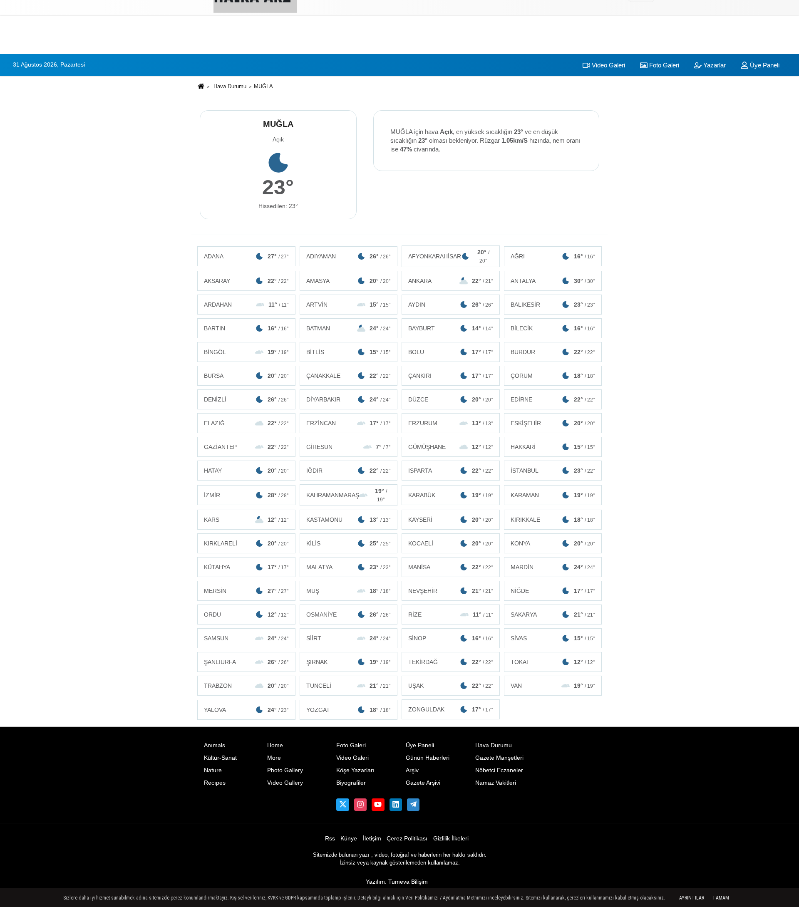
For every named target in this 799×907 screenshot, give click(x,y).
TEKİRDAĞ (450, 662)
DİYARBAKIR (348, 399)
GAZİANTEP (246, 447)
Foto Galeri (663, 65)
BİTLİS (348, 352)
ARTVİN (348, 304)
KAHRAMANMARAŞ (346, 495)
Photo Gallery (285, 770)
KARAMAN (553, 495)
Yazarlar (714, 65)
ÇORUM (553, 375)
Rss (330, 838)
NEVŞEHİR (450, 590)
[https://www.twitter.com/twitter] (342, 804)
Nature (213, 770)
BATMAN (348, 328)
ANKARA (450, 281)
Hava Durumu (229, 86)
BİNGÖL (246, 352)
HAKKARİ (553, 447)
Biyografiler (351, 783)
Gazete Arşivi (423, 783)
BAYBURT (450, 328)
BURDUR (553, 352)
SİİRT (348, 638)
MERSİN (246, 590)
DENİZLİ (246, 399)
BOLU (450, 352)
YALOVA (246, 709)
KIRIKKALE (553, 519)
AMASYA (348, 281)
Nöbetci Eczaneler (499, 770)
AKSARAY (246, 281)
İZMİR (246, 495)
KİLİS (348, 543)
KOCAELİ (450, 543)
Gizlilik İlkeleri (451, 838)
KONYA (553, 543)
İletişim (372, 838)
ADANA (246, 256)
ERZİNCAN (348, 423)
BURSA (246, 375)
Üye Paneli (763, 65)
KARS (246, 519)
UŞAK (450, 685)
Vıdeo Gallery (285, 783)
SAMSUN (246, 638)
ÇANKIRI (450, 375)
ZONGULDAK (450, 709)
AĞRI (553, 256)
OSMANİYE (348, 614)
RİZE (450, 614)
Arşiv (412, 770)
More (274, 758)
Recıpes (215, 783)
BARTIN (246, 328)
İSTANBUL (553, 470)
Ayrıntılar (691, 898)
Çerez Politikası (407, 838)
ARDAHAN (246, 304)
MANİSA (450, 567)
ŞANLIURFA (246, 662)
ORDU (246, 614)
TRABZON (246, 685)
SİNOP (450, 638)
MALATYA (348, 567)
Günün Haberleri (427, 758)
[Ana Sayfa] (201, 87)
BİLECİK (553, 328)
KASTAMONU (348, 519)
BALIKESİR (553, 304)
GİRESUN (348, 447)
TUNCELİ (348, 685)
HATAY (246, 470)
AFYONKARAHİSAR (448, 256)
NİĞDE (553, 590)
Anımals (214, 745)
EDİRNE (553, 399)
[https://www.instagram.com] (360, 804)
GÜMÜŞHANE (450, 447)
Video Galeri (607, 65)
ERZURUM (450, 423)
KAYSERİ (450, 519)
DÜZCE (450, 399)
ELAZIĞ (246, 423)
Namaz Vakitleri (495, 783)
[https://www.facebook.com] (378, 804)
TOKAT (553, 662)
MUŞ (348, 590)
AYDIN (450, 304)
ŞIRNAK (348, 662)
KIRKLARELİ (246, 543)
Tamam (720, 898)
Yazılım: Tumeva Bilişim (397, 882)
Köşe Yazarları (355, 770)
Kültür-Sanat (220, 758)
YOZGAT (348, 709)
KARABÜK (450, 495)
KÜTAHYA (246, 567)
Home (275, 745)
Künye (348, 838)
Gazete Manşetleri (499, 758)
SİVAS (553, 638)
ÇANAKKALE (348, 375)
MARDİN (553, 567)
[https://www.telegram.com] (413, 804)
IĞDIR (348, 470)
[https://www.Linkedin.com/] (396, 804)
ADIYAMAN (348, 256)
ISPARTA (450, 470)
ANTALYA (553, 281)
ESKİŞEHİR (553, 423)
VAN (553, 685)
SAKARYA (553, 614)
